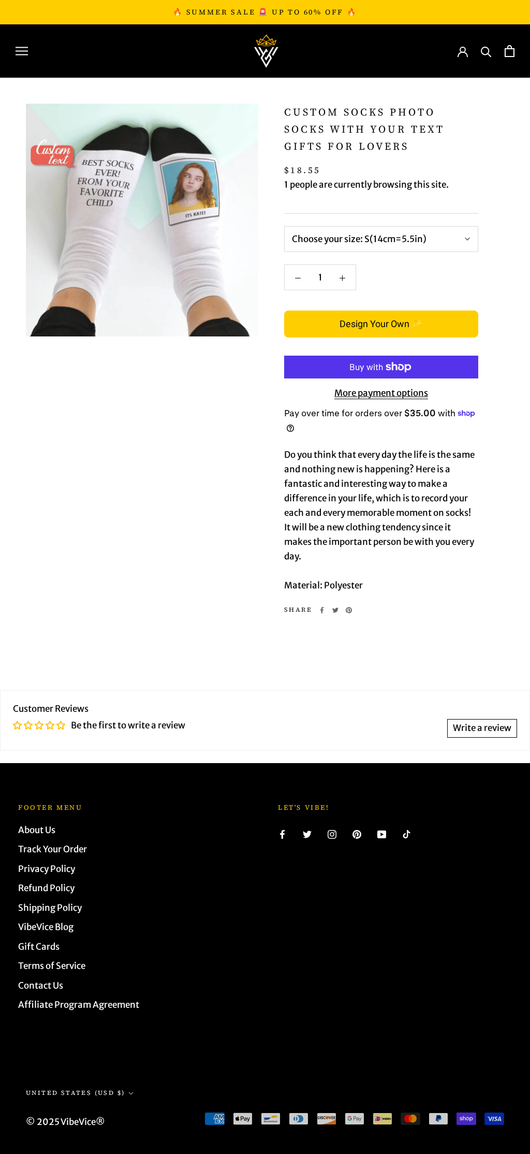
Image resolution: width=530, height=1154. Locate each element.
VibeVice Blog (45, 927)
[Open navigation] (22, 50)
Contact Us (40, 985)
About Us (36, 830)
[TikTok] (406, 834)
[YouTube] (381, 834)
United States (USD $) (75, 1093)
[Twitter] (335, 610)
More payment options (381, 393)
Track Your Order (52, 849)
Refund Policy (46, 888)
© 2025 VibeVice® (65, 1122)
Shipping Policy (50, 907)
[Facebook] (322, 610)
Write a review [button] (482, 728)
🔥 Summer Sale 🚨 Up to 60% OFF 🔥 (265, 12)
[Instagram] (332, 834)
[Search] (486, 51)
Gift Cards (39, 946)
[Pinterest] (349, 610)
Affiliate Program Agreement (78, 1004)
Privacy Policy (46, 869)
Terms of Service (51, 966)
